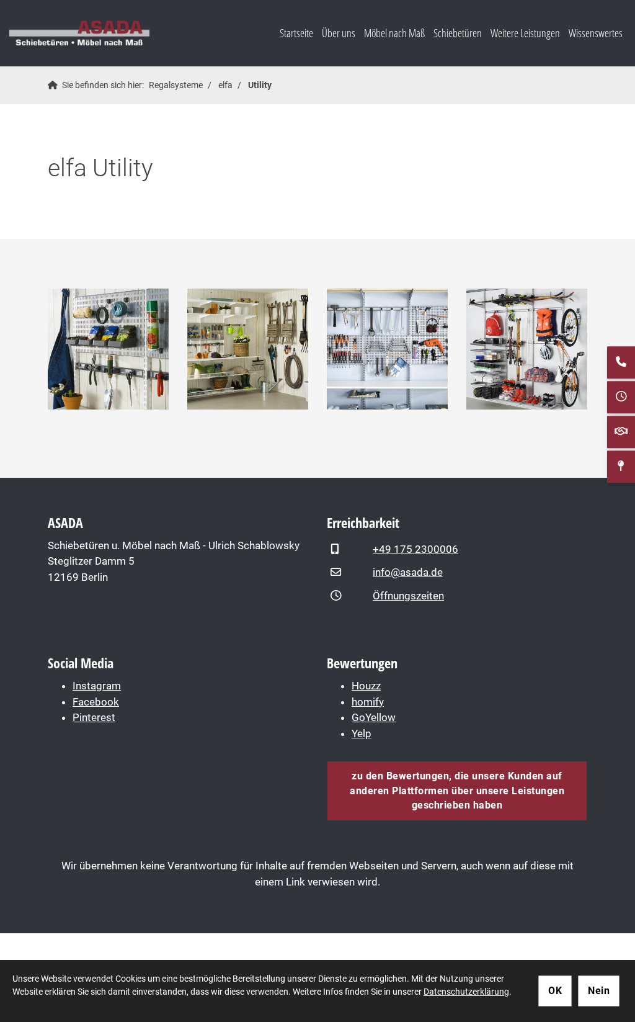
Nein (599, 991)
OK (555, 991)
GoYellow (374, 717)
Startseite (296, 32)
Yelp (361, 733)
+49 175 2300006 (415, 549)
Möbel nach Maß (394, 32)
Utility (260, 85)
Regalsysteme (176, 85)
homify (368, 702)
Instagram (97, 685)
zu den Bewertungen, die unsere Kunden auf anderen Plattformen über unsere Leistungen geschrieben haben (457, 790)
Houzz (366, 685)
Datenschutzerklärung (466, 992)
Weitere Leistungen (525, 32)
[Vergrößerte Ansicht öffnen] (108, 349)
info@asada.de (408, 572)
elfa (225, 85)
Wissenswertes (596, 32)
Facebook (96, 702)
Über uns (338, 32)
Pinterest (94, 717)
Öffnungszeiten (408, 595)
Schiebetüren (457, 32)
